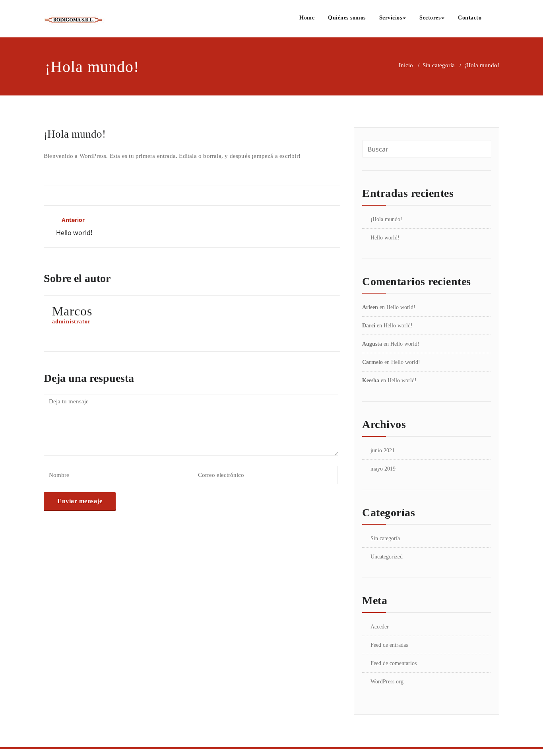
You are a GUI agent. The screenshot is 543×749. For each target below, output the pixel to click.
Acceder (379, 627)
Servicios (390, 18)
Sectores (429, 18)
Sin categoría (439, 65)
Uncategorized (386, 557)
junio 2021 (382, 450)
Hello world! (384, 238)
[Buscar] (497, 18)
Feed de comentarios (393, 663)
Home (306, 18)
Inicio (406, 65)
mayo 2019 (383, 469)
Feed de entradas (389, 645)
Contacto (469, 18)
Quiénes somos (347, 18)
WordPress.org (386, 682)
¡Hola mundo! (386, 219)
